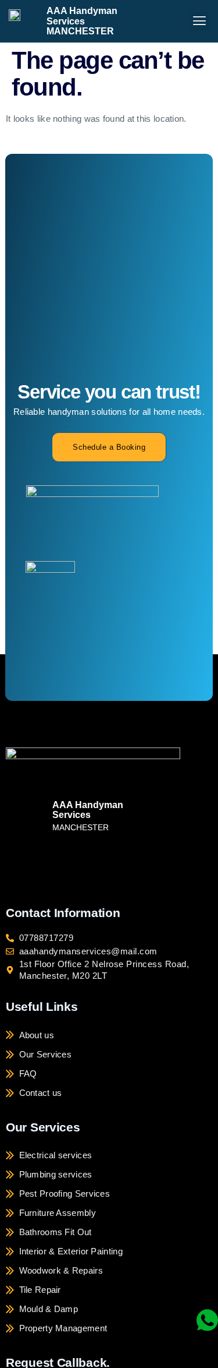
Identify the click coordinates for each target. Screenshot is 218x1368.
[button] (199, 21)
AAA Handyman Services (87, 810)
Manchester (80, 827)
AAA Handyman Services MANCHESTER (82, 21)
